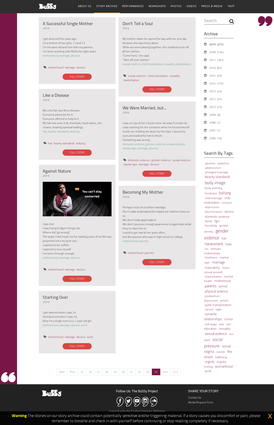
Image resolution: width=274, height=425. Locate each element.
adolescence (213, 167)
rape (218, 309)
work (84, 325)
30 (123, 371)
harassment (214, 243)
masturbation (183, 64)
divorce (75, 55)
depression (212, 207)
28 (106, 371)
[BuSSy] (48, 4)
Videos (192, 6)
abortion (210, 163)
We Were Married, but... (144, 108)
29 (115, 371)
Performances (133, 6)
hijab (229, 244)
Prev (72, 371)
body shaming (213, 188)
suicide (221, 351)
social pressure (213, 343)
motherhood (50, 55)
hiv (207, 248)
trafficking (221, 357)
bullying (74, 131)
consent (227, 202)
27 (98, 371)
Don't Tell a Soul (138, 23)
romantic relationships (213, 316)
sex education (217, 326)
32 (139, 371)
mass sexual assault (216, 270)
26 (90, 371)
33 (147, 371)
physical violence (216, 291)
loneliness (211, 257)
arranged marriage (216, 172)
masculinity (213, 267)
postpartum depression (212, 298)
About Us (84, 6)
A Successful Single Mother (68, 23)
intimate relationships (212, 251)
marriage (64, 55)
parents (144, 241)
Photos (176, 6)
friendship (211, 225)
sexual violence (132, 64)
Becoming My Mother (143, 192)
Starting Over (55, 297)
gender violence (155, 144)
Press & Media (211, 6)
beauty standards (58, 131)
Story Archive (106, 6)
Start (62, 371)
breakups (211, 193)
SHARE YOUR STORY (203, 391)
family (209, 221)
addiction (223, 163)
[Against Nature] (77, 199)
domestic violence (134, 144)
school (228, 319)
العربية (231, 5)
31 (131, 371)
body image (215, 183)
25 (82, 371)
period (223, 286)
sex (222, 324)
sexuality (169, 64)
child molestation (152, 64)
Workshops (157, 6)
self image (211, 324)
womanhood (224, 366)
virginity (210, 361)
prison (224, 300)
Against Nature (57, 171)
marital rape (129, 148)
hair (45, 131)
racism (209, 309)
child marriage (214, 198)
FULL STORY (77, 76)
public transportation (218, 305)
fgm (217, 221)
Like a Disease (56, 95)
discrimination (214, 211)
